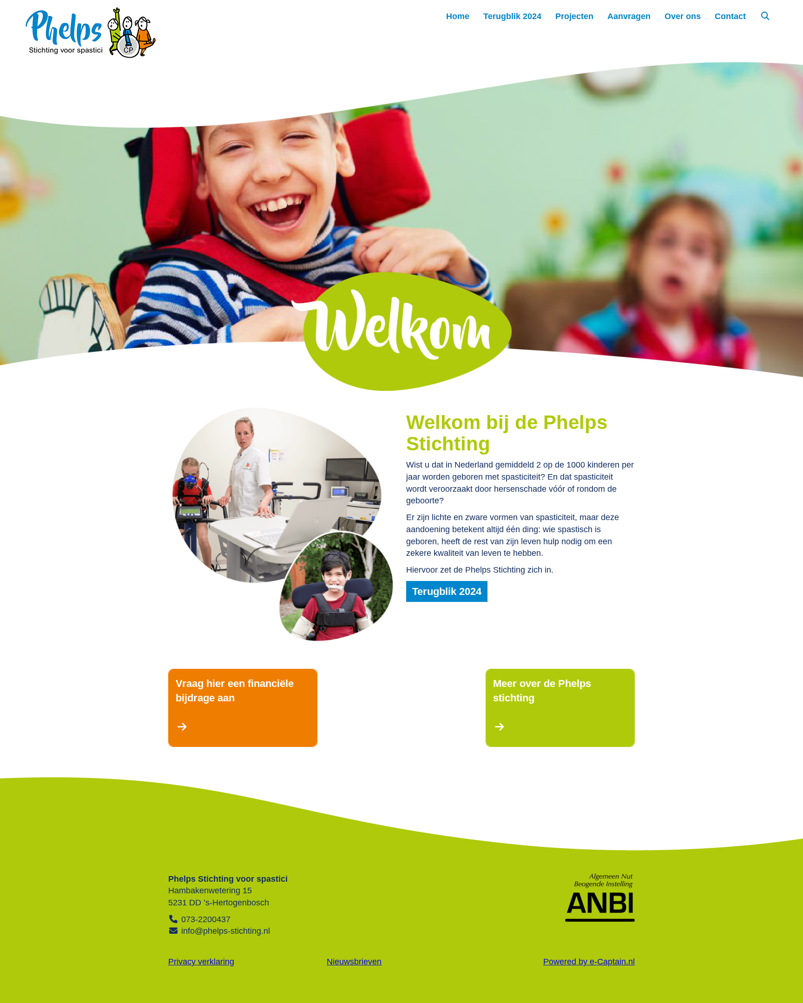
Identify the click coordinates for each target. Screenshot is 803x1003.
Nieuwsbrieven (354, 961)
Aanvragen (629, 16)
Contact (730, 16)
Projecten (574, 16)
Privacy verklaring (201, 961)
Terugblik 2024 (512, 16)
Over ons (683, 16)
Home (457, 16)
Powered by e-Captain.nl (589, 961)
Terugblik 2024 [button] (446, 591)
